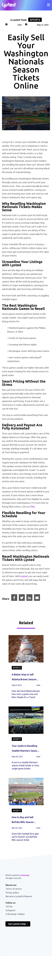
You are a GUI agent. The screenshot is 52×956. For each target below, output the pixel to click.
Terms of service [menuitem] (14, 889)
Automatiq (24, 875)
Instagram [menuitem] (10, 910)
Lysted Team (20, 20)
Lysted (24, 576)
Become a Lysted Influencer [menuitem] (19, 896)
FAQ (32, 506)
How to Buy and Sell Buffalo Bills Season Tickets (23, 820)
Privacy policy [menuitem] (12, 892)
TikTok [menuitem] (9, 906)
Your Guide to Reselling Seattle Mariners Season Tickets (25, 748)
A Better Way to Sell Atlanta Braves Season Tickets (24, 677)
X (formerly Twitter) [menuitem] (15, 914)
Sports (35, 19)
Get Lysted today (17, 924)
